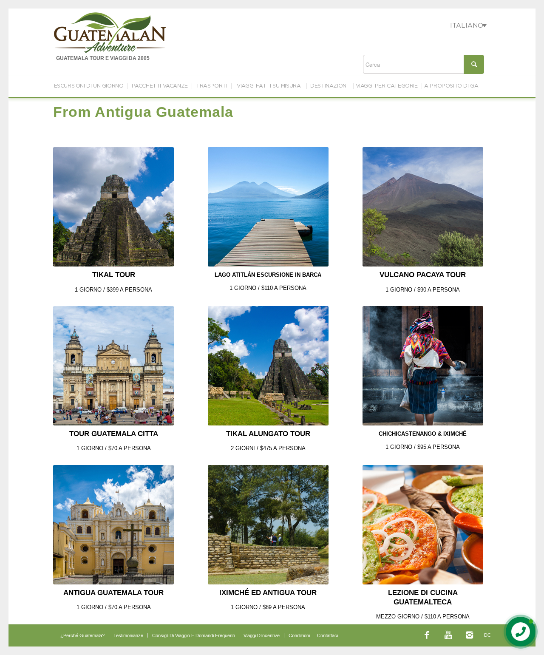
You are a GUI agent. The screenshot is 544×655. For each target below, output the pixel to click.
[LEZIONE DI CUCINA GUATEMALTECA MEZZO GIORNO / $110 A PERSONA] (423, 524)
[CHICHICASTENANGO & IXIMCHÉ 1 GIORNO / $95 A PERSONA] (423, 365)
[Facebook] (426, 635)
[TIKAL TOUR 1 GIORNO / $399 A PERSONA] (113, 207)
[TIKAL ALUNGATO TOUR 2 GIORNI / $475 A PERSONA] (268, 365)
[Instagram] (469, 635)
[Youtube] (448, 635)
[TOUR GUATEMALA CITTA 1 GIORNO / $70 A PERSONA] (113, 365)
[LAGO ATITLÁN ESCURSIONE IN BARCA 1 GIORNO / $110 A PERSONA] (268, 207)
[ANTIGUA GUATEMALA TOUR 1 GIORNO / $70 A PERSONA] (113, 524)
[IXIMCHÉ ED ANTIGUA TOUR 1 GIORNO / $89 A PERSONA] (268, 524)
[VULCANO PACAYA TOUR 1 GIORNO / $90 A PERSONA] (423, 207)
